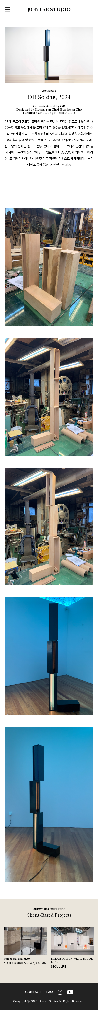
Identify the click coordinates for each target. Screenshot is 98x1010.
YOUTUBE (70, 992)
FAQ (49, 992)
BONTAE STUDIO (49, 10)
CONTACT (33, 992)
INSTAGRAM (60, 992)
